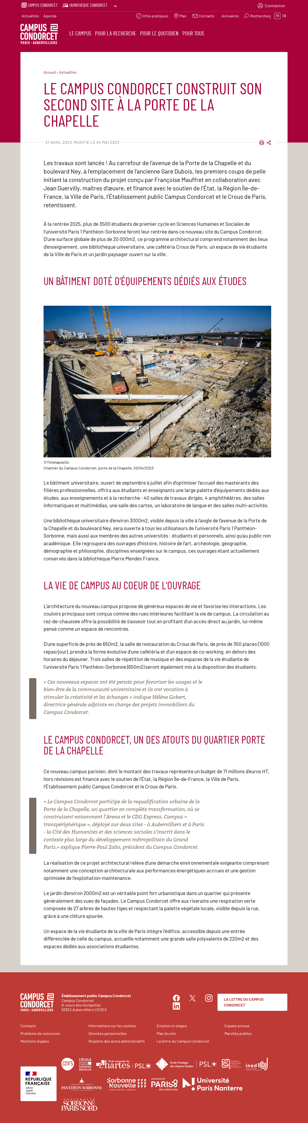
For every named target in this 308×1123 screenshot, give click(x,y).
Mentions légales (34, 1041)
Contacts (28, 1025)
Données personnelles (108, 1033)
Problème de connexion (40, 1033)
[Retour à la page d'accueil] (39, 34)
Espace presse (237, 1025)
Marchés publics (238, 1033)
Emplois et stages (172, 1025)
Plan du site (166, 1033)
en (284, 16)
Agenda (49, 15)
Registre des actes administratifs (117, 1041)
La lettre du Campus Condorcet (244, 1002)
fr (277, 16)
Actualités (30, 15)
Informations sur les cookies (112, 1025)
